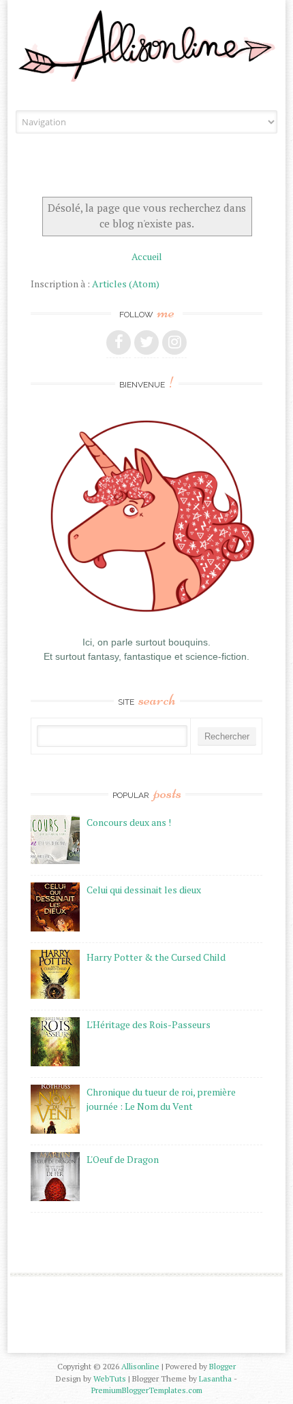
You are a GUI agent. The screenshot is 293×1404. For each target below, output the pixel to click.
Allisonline (140, 1366)
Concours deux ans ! (129, 822)
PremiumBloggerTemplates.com (146, 1390)
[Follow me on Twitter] (146, 342)
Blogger (222, 1366)
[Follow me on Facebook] (118, 342)
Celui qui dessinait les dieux (144, 889)
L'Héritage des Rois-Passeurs (149, 1024)
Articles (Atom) (125, 283)
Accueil (147, 256)
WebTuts (109, 1378)
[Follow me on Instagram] (174, 342)
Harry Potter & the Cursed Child (156, 957)
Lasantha (215, 1378)
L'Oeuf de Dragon (123, 1159)
